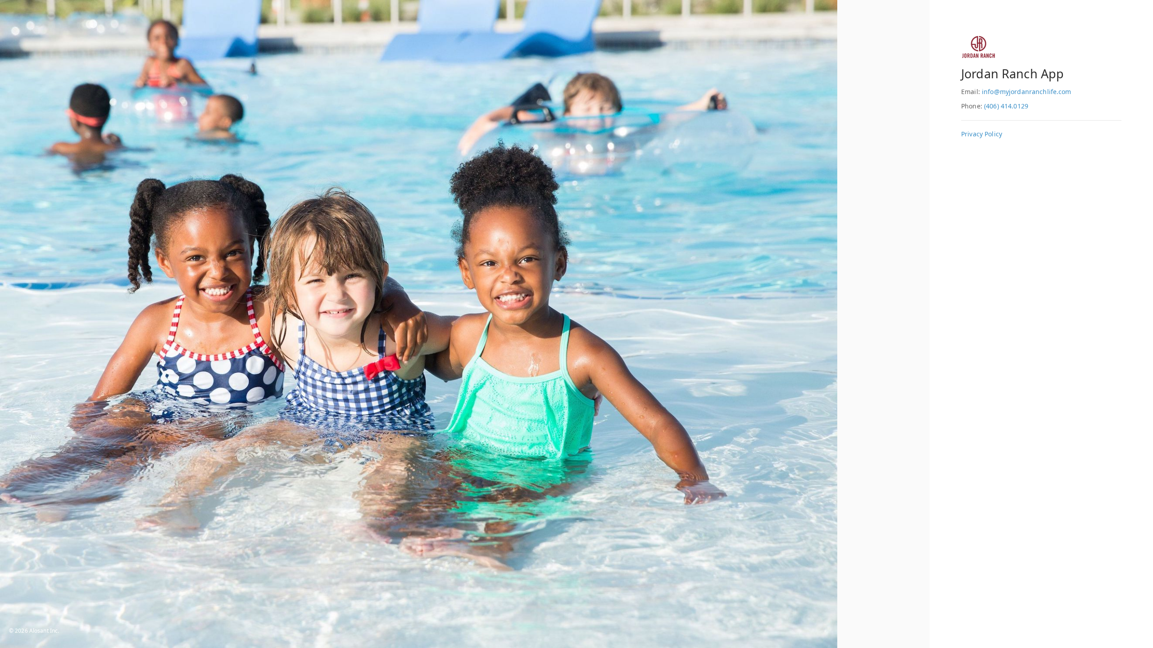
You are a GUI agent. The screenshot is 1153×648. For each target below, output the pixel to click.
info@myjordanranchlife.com (1026, 91)
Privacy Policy (981, 134)
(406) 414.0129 (1006, 106)
